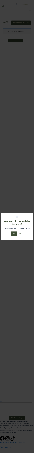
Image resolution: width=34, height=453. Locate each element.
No (20, 233)
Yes (14, 233)
